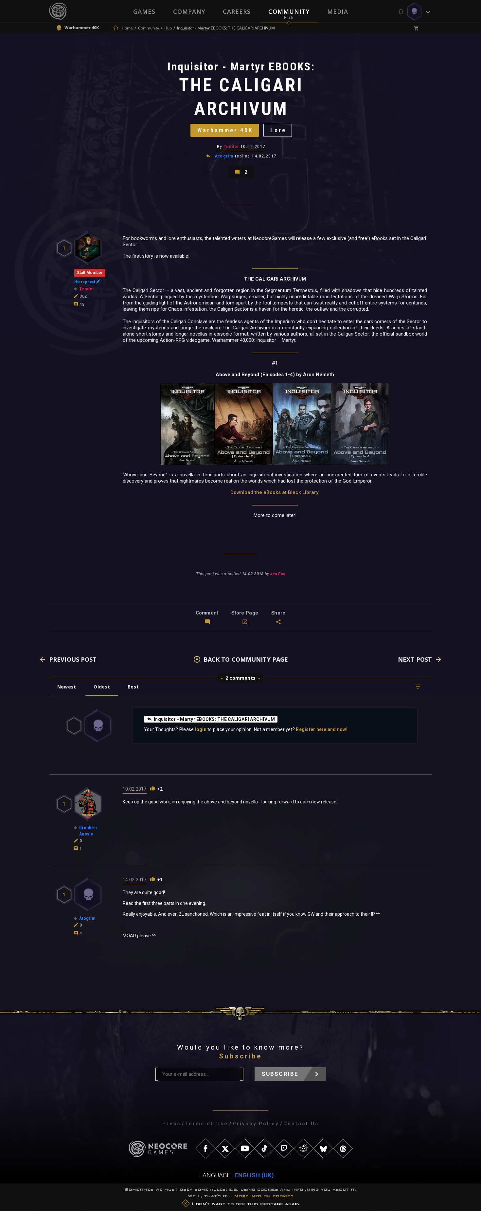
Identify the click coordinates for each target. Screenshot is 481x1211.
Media (337, 11)
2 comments (240, 678)
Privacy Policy (256, 1124)
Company (189, 11)
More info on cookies (264, 1195)
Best (133, 687)
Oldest (102, 687)
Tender (231, 146)
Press (171, 1124)
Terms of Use (206, 1124)
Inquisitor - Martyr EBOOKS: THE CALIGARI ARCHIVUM (214, 719)
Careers (237, 11)
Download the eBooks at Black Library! (275, 492)
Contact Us (301, 1124)
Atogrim (224, 156)
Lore (278, 130)
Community (289, 11)
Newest (66, 687)
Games (144, 11)
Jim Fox (277, 573)
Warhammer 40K (225, 130)
